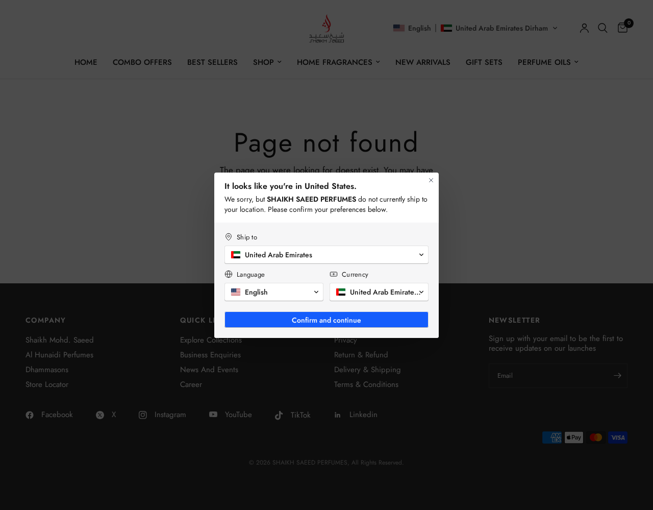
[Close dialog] (431, 180)
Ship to (247, 237)
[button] (326, 255)
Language (251, 274)
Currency (355, 274)
